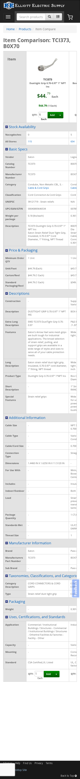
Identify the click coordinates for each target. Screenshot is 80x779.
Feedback (75, 588)
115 (30, 141)
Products (25, 29)
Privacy (39, 763)
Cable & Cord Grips (38, 187)
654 (72, 141)
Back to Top (68, 776)
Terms (49, 763)
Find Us (27, 763)
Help (17, 763)
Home (10, 29)
